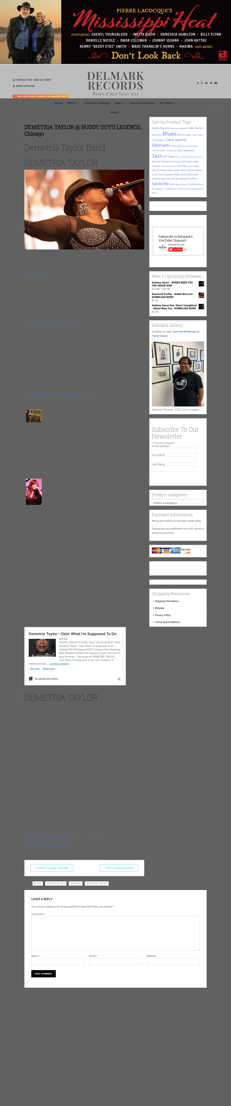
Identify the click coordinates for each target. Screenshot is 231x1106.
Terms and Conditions (167, 622)
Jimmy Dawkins (161, 161)
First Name (158, 455)
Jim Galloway (182, 157)
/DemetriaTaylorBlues (61, 838)
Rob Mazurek (168, 178)
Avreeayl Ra (183, 128)
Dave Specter (176, 140)
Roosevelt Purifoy (186, 178)
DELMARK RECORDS (115, 80)
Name (35, 956)
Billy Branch (196, 128)
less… (96, 834)
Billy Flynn (157, 135)
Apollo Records (161, 128)
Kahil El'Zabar (159, 170)
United (179, 189)
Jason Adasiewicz (186, 150)
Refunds (159, 608)
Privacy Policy (163, 615)
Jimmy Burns (196, 157)
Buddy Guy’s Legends (35, 274)
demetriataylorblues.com (37, 838)
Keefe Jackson (173, 170)
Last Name (158, 464)
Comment (38, 914)
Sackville (160, 183)
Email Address (161, 446)
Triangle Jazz (169, 189)
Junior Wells (193, 166)
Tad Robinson (195, 184)
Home (58, 103)
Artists (71, 103)
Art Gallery (166, 103)
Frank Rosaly (192, 146)
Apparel (174, 128)
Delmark (160, 145)
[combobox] (178, 501)
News (118, 103)
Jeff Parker (169, 156)
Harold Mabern (159, 150)
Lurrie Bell (186, 174)
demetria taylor (97, 883)
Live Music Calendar (97, 103)
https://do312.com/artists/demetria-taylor (46, 846)
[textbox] (178, 503)
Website (151, 956)
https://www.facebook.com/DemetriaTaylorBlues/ (50, 322)
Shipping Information (167, 601)
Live (176, 174)
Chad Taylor (197, 135)
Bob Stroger (184, 134)
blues (38, 883)
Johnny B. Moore (169, 166)
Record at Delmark (143, 103)
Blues (169, 134)
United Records (190, 189)
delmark (75, 883)
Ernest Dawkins (177, 146)
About (114, 112)
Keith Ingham (188, 170)
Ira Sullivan (171, 151)
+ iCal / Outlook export (119, 868)
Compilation (158, 140)
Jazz (157, 156)
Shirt (172, 184)
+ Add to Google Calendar (51, 868)
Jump (182, 165)
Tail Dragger (157, 189)
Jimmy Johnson (182, 161)
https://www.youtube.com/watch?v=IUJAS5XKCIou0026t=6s (56, 394)
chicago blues (56, 883)
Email (93, 956)
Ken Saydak (165, 174)
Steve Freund (181, 184)
